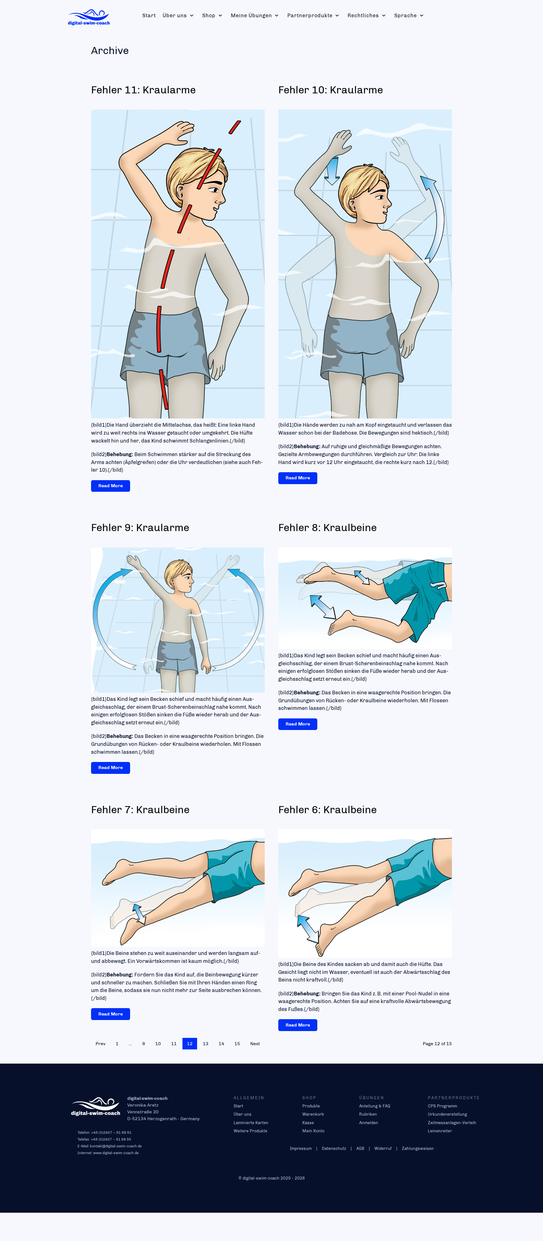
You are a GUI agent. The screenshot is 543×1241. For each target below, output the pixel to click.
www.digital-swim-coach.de (116, 1153)
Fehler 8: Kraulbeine (327, 527)
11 (174, 1043)
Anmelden (368, 1122)
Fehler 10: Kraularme (330, 89)
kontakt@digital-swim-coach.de (116, 1146)
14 (221, 1043)
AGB (360, 1148)
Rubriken (368, 1114)
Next (255, 1043)
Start (238, 1106)
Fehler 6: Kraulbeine (327, 809)
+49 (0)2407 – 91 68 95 (111, 1139)
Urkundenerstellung (447, 1114)
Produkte (311, 1106)
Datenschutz (334, 1148)
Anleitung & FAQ (374, 1106)
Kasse (308, 1122)
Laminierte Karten (251, 1122)
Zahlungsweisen (418, 1148)
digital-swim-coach (262, 1178)
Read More (110, 485)
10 (158, 1043)
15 (237, 1043)
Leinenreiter (440, 1130)
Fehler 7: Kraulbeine (140, 809)
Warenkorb (313, 1114)
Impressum (301, 1148)
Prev (100, 1043)
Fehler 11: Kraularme (143, 89)
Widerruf (383, 1148)
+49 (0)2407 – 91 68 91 (111, 1132)
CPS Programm (442, 1106)
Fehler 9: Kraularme (140, 527)
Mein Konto (313, 1130)
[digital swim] (89, 16)
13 (205, 1043)
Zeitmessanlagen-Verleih (452, 1122)
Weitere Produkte (250, 1130)
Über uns (242, 1114)
